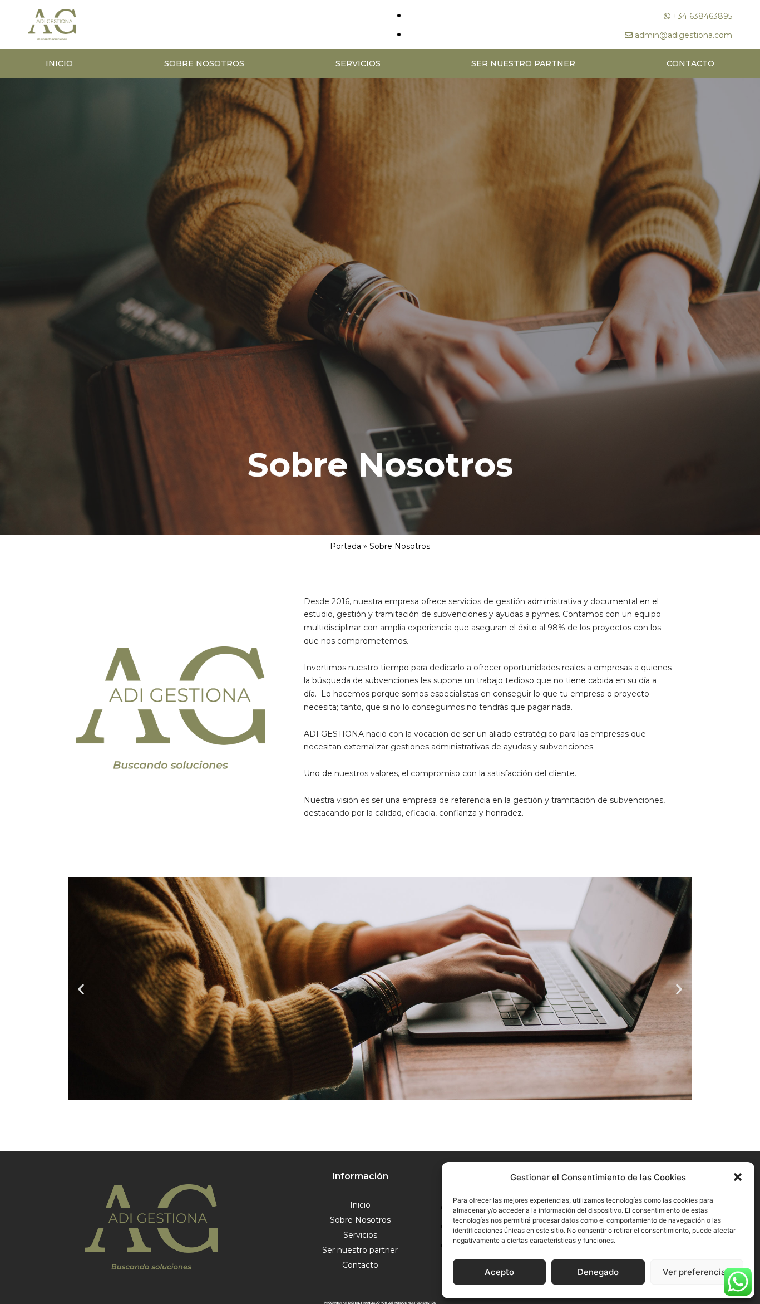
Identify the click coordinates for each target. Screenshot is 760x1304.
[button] (737, 1177)
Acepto (499, 1272)
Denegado (598, 1272)
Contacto (690, 63)
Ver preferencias (697, 1272)
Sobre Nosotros (204, 63)
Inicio (59, 63)
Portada (345, 546)
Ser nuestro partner (523, 63)
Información (360, 1176)
